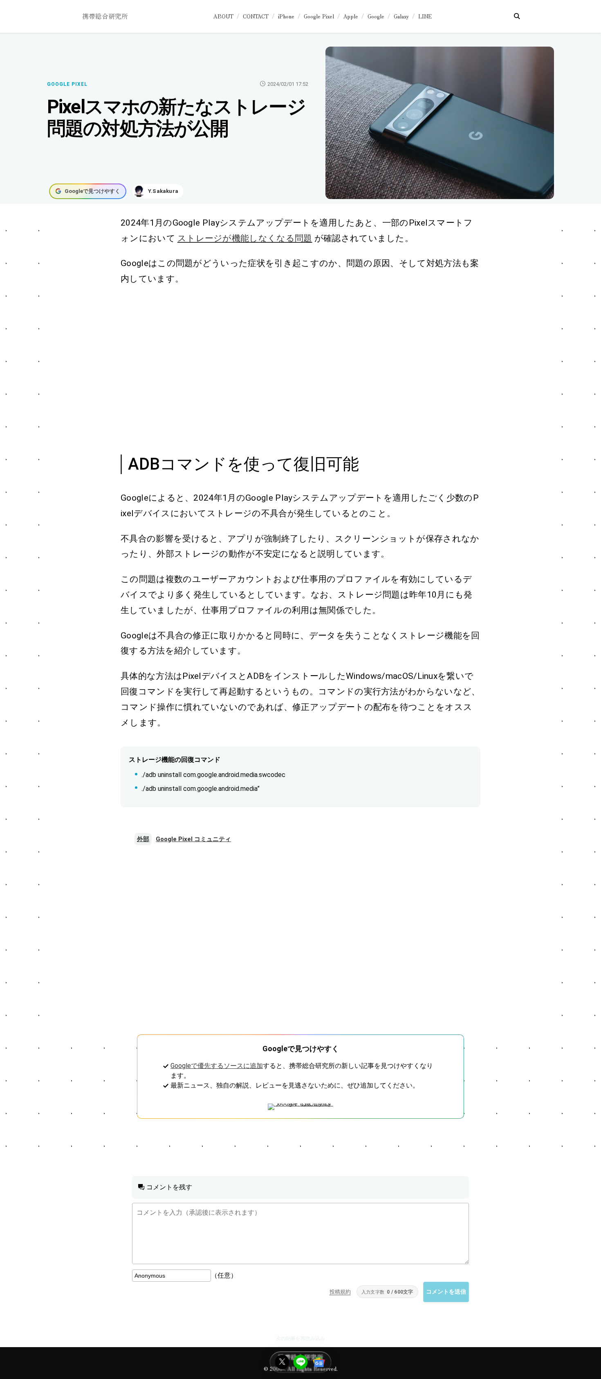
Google (376, 16)
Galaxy (401, 16)
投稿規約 (340, 1292)
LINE (425, 16)
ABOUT (223, 16)
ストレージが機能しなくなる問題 (244, 238)
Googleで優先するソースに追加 (216, 1066)
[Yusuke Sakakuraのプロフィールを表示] (158, 191)
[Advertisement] (291, 368)
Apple (350, 16)
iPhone (286, 16)
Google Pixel (319, 16)
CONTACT (256, 16)
